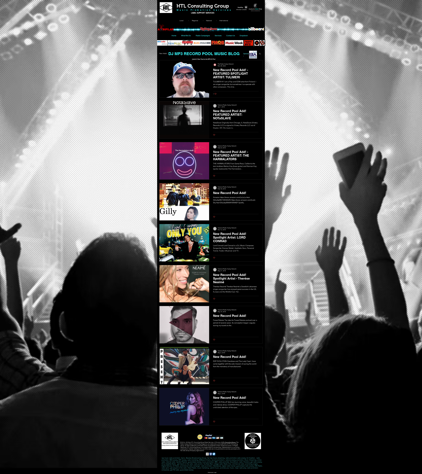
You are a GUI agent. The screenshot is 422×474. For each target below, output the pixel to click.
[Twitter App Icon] (214, 454)
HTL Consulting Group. (229, 442)
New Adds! (163, 53)
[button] (260, 54)
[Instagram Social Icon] (207, 454)
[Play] (246, 7)
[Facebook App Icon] (210, 454)
